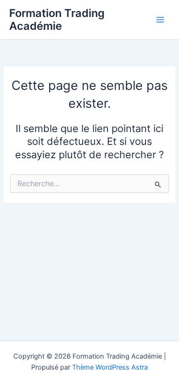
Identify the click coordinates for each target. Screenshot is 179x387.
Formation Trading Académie (57, 19)
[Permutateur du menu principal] (160, 19)
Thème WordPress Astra (110, 367)
